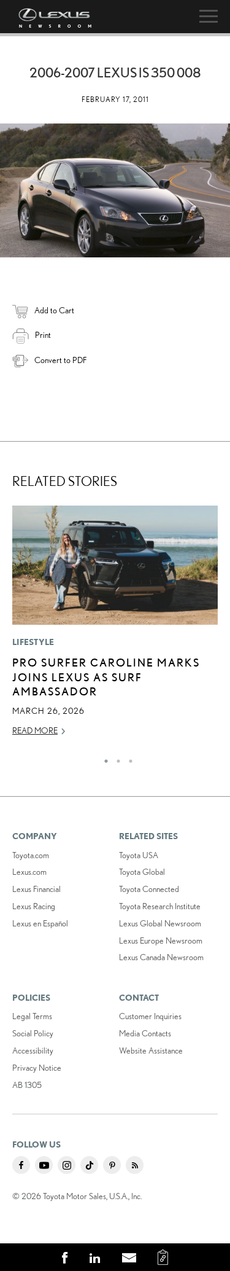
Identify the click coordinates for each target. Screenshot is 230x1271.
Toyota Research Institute (160, 906)
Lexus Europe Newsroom (160, 940)
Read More (35, 730)
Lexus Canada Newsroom (161, 957)
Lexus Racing (33, 906)
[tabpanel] (115, 627)
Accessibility (32, 1050)
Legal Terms (32, 1016)
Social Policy (32, 1033)
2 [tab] (115, 758)
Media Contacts (145, 1033)
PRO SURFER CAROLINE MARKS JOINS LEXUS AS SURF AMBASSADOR (106, 676)
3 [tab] (128, 758)
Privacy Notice (36, 1068)
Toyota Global (142, 872)
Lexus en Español (40, 923)
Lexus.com (29, 872)
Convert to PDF (60, 360)
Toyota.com (30, 855)
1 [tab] (103, 758)
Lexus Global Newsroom (160, 923)
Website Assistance (151, 1050)
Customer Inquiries (150, 1016)
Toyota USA (138, 855)
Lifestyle (33, 642)
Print (43, 335)
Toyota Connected (149, 889)
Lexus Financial (36, 889)
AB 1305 (27, 1085)
